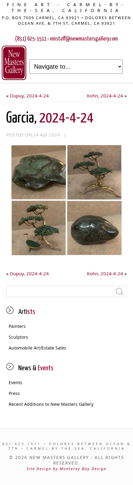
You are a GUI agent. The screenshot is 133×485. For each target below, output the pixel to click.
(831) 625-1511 (30, 39)
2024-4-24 (49, 118)
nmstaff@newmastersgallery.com (84, 39)
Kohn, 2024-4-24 (105, 95)
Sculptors (18, 337)
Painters (17, 326)
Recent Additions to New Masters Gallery (51, 404)
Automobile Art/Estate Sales (37, 348)
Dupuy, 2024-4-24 (29, 95)
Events (15, 382)
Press (14, 393)
